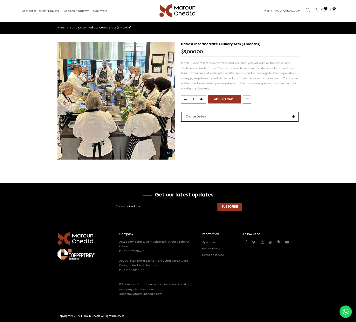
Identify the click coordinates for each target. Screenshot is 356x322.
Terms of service (213, 255)
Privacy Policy (211, 248)
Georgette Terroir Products (40, 11)
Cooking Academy (76, 11)
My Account (210, 242)
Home (61, 27)
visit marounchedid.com (282, 10)
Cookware (100, 11)
